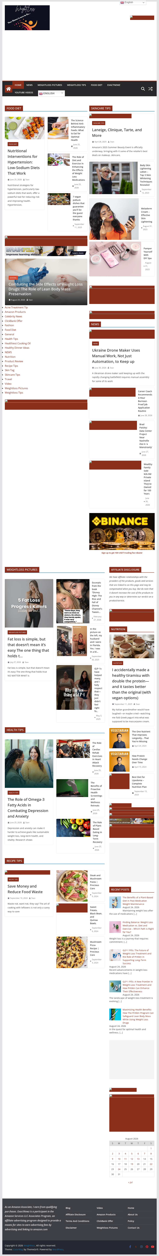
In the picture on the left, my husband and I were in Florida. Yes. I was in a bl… (96, 640)
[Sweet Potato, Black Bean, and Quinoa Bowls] (72, 919)
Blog (68, 1207)
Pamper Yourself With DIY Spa (148, 253)
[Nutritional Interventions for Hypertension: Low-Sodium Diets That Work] (25, 128)
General (13, 286)
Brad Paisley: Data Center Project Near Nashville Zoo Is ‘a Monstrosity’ (145, 436)
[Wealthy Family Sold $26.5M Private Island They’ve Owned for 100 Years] (115, 485)
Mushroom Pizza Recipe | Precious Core (95, 948)
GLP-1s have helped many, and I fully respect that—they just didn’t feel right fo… (98, 690)
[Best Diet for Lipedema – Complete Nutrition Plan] (119, 786)
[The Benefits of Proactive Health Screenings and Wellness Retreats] (72, 798)
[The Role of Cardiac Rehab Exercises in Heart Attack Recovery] (73, 758)
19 (132, 1164)
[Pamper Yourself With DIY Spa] (115, 259)
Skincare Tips (12, 383)
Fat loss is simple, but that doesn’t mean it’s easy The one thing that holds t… (28, 647)
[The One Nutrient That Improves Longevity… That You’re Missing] (119, 739)
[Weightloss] (8, 89)
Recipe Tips (11, 374)
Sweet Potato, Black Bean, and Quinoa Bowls (96, 915)
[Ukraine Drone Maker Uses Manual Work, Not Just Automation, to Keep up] (122, 334)
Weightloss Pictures (50, 85)
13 (138, 1158)
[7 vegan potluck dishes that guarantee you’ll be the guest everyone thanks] (59, 212)
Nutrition (10, 365)
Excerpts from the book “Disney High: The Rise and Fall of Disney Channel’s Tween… (97, 597)
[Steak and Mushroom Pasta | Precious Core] (72, 886)
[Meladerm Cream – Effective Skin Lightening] (114, 219)
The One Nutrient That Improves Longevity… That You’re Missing (141, 736)
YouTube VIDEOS (24, 92)
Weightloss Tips (76, 85)
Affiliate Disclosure (76, 1214)
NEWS (29, 85)
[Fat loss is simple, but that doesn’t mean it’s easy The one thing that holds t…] (29, 603)
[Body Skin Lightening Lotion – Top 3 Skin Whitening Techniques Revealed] (113, 179)
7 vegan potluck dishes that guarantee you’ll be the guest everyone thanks (78, 208)
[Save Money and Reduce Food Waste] (29, 872)
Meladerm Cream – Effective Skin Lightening (146, 215)
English (49, 93)
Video (8, 392)
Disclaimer (71, 1227)
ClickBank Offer (14, 329)
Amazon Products (15, 320)
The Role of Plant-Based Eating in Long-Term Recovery (97, 832)
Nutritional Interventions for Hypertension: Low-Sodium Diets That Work (24, 162)
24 (119, 1169)
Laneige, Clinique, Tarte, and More (117, 132)
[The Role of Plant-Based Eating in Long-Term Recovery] (73, 836)
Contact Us (133, 1227)
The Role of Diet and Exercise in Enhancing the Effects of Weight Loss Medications (78, 168)
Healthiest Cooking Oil (18, 352)
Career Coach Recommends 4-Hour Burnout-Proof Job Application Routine (145, 401)
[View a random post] (150, 89)
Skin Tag (9, 379)
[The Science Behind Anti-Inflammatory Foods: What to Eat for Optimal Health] (58, 134)
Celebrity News (13, 325)
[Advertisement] (79, 57)
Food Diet (96, 85)
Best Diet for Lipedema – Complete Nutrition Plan (139, 782)
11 (125, 1158)
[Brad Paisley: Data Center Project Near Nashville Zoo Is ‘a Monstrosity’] (113, 440)
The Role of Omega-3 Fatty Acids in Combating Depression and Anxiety (28, 808)
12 (132, 1158)
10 (119, 1158)
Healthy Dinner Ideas (17, 356)
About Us (133, 1214)
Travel (8, 387)
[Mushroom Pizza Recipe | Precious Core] (72, 952)
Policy (131, 1221)
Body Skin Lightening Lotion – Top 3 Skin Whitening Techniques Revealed (146, 175)
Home (18, 85)
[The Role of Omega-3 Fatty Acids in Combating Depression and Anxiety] (29, 763)
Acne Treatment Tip (16, 316)
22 (151, 1164)
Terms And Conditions (77, 1221)
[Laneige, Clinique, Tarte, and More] (122, 116)
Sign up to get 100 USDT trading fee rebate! (122, 552)
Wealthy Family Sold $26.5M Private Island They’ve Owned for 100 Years (148, 479)
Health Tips (11, 347)
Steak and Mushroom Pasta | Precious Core (95, 882)
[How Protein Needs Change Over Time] (119, 761)
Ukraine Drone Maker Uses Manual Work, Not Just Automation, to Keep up (116, 356)
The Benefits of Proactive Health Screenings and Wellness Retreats (96, 794)
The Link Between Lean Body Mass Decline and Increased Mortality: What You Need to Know (42, 297)
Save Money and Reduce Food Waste (25, 888)
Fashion (9, 334)
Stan (27, 179)
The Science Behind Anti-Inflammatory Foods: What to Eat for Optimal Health (78, 130)
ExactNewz (113, 85)
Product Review (14, 370)
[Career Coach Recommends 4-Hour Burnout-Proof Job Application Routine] (112, 403)
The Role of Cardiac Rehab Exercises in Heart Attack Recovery (97, 754)
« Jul (130, 1182)
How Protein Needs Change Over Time (139, 759)
